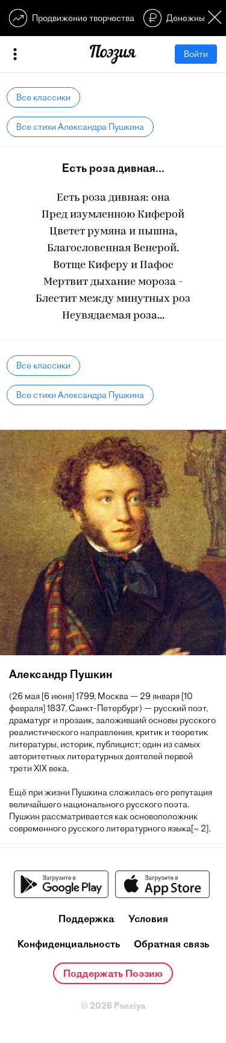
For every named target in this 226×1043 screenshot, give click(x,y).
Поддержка (86, 919)
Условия (148, 919)
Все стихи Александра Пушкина (80, 126)
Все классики (43, 97)
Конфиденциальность (68, 944)
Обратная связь (171, 944)
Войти (196, 54)
